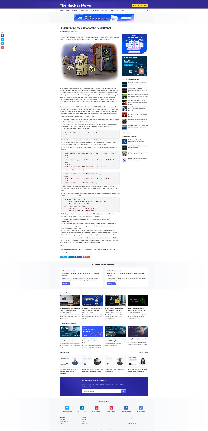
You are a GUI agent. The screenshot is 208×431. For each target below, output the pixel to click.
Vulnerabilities (84, 10)
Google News (88, 250)
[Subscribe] (123, 391)
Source (62, 245)
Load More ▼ (126, 132)
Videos (141, 352)
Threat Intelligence (71, 10)
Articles (146, 352)
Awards (123, 10)
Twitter (95, 250)
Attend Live (66, 283)
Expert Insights (114, 10)
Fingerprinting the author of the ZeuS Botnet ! (86, 28)
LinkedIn (102, 250)
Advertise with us (64, 421)
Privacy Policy (85, 423)
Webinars (104, 10)
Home (61, 10)
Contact (61, 423)
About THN (62, 419)
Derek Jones (102, 37)
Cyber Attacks (95, 10)
